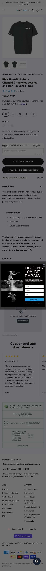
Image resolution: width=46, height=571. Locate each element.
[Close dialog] (44, 265)
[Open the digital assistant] (37, 561)
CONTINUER (34, 299)
